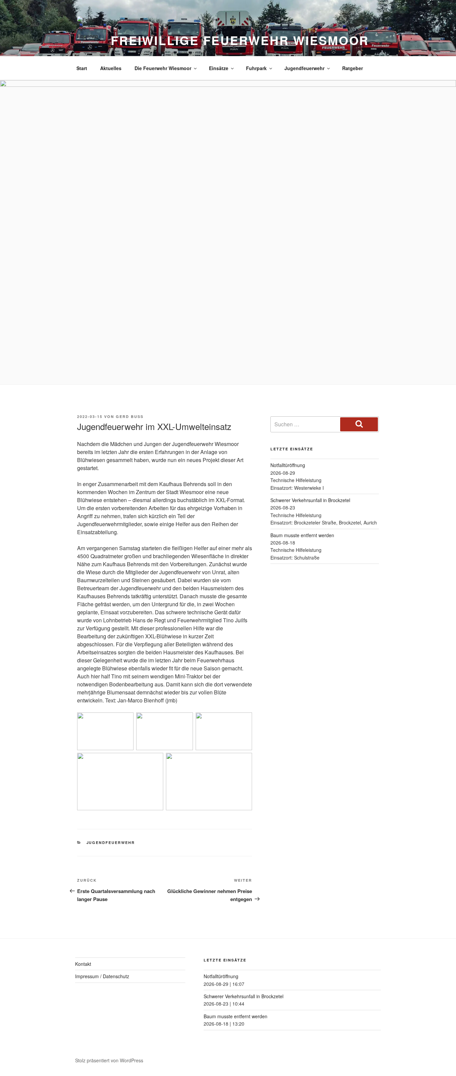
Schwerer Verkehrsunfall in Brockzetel (310, 500)
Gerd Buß (130, 416)
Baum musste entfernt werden (302, 535)
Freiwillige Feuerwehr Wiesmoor (240, 40)
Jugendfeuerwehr (304, 68)
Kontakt (83, 963)
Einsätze (218, 68)
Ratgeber (352, 68)
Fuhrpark (256, 68)
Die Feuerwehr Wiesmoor (163, 68)
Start (81, 68)
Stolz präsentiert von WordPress (109, 1060)
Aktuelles (111, 68)
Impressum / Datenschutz (102, 976)
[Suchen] (359, 424)
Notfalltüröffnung (287, 465)
